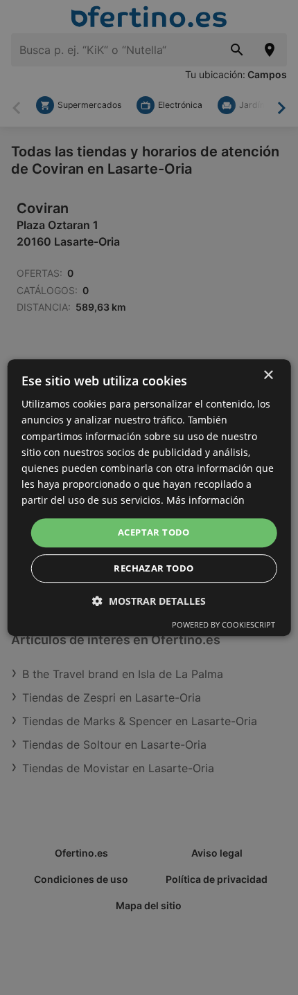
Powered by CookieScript (223, 624)
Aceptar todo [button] (154, 532)
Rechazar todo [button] (153, 568)
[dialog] (149, 497)
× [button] (268, 375)
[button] (149, 601)
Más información (205, 499)
